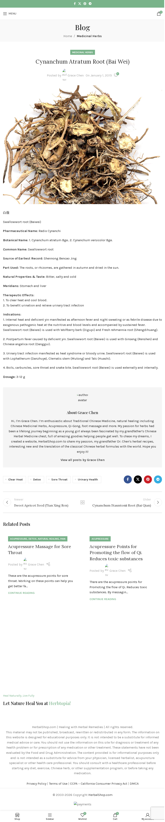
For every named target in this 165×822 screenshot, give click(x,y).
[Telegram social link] (90, 4)
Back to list (82, 502)
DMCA (134, 783)
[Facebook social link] (74, 4)
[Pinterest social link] (85, 4)
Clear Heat (15, 479)
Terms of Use (58, 783)
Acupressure (18, 538)
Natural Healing (48, 538)
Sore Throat (59, 479)
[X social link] (79, 4)
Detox (37, 479)
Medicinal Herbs (89, 36)
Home (67, 36)
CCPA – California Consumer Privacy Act (98, 783)
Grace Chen (76, 75)
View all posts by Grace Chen (83, 460)
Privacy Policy (36, 783)
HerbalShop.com (100, 795)
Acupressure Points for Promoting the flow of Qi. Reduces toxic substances (116, 553)
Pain (62, 538)
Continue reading (21, 593)
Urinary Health (88, 479)
